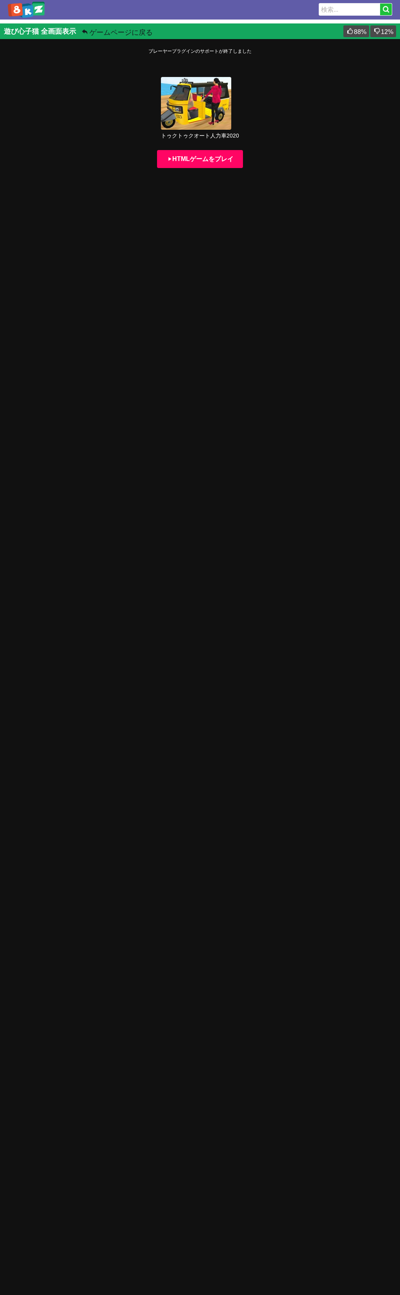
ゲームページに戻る (121, 32)
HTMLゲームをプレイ (203, 159)
